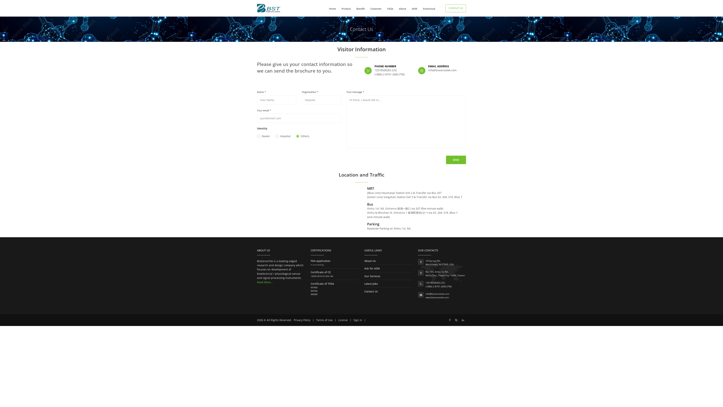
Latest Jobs (371, 283)
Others (305, 136)
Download (429, 8)
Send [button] (456, 159)
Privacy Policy (302, 320)
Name (260, 92)
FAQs (390, 8)
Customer (376, 8)
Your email (263, 110)
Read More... (265, 282)
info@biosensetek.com (437, 293)
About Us (370, 261)
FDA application (320, 261)
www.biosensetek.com (437, 297)
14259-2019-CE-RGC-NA (322, 276)
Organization (309, 92)
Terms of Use (324, 320)
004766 (314, 290)
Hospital (285, 136)
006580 (314, 294)
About (402, 8)
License (343, 320)
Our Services (372, 276)
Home (332, 8)
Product (346, 8)
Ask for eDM (372, 268)
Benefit (360, 8)
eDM (414, 8)
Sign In (357, 320)
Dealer (266, 136)
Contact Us (455, 8)
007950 (314, 287)
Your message (354, 92)
